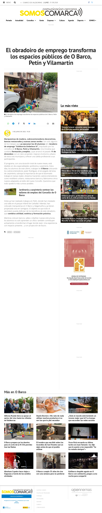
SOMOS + (92, 20)
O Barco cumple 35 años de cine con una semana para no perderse (50, 472)
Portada (9, 20)
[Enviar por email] (53, 123)
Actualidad (19, 20)
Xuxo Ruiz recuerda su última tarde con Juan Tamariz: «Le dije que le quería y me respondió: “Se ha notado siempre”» (82, 446)
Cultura (62, 20)
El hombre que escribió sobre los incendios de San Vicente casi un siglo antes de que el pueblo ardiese (49, 446)
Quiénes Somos (41, 490)
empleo (10, 232)
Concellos (30, 20)
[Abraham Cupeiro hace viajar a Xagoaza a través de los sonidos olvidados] (18, 460)
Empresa (50, 20)
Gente (41, 20)
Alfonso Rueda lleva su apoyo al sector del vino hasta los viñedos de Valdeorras (17, 418)
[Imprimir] (48, 123)
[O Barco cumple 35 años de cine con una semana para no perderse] (51, 460)
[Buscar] (14, 2)
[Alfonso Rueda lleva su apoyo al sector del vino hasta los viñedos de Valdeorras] (18, 405)
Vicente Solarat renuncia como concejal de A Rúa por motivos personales (78, 128)
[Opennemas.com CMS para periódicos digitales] (82, 492)
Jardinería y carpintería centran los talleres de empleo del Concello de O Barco (37, 192)
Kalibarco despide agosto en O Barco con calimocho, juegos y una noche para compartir (82, 473)
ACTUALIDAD (17, 232)
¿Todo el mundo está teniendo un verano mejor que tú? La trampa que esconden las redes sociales (82, 418)
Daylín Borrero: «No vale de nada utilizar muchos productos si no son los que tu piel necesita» (50, 418)
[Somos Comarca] (51, 11)
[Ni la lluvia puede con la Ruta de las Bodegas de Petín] (79, 144)
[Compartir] (83, 2)
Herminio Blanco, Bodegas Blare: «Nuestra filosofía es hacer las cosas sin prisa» (79, 219)
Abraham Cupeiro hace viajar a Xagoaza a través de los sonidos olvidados (17, 473)
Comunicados (41, 507)
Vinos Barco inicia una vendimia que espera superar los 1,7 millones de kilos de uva (79, 172)
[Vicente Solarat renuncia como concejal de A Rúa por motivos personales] (79, 121)
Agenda (71, 20)
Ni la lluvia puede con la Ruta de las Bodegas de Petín (77, 151)
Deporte (80, 20)
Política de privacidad (43, 493)
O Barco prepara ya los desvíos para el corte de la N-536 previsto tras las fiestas (79, 196)
